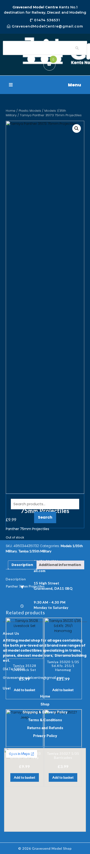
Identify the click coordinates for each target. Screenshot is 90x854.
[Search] (77, 48)
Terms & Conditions (45, 720)
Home (10, 110)
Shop (45, 704)
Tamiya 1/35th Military (34, 551)
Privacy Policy (45, 736)
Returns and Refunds (45, 728)
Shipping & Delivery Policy (45, 712)
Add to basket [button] (24, 690)
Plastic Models (30, 110)
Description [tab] (22, 564)
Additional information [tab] (60, 564)
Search (45, 517)
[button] (45, 84)
